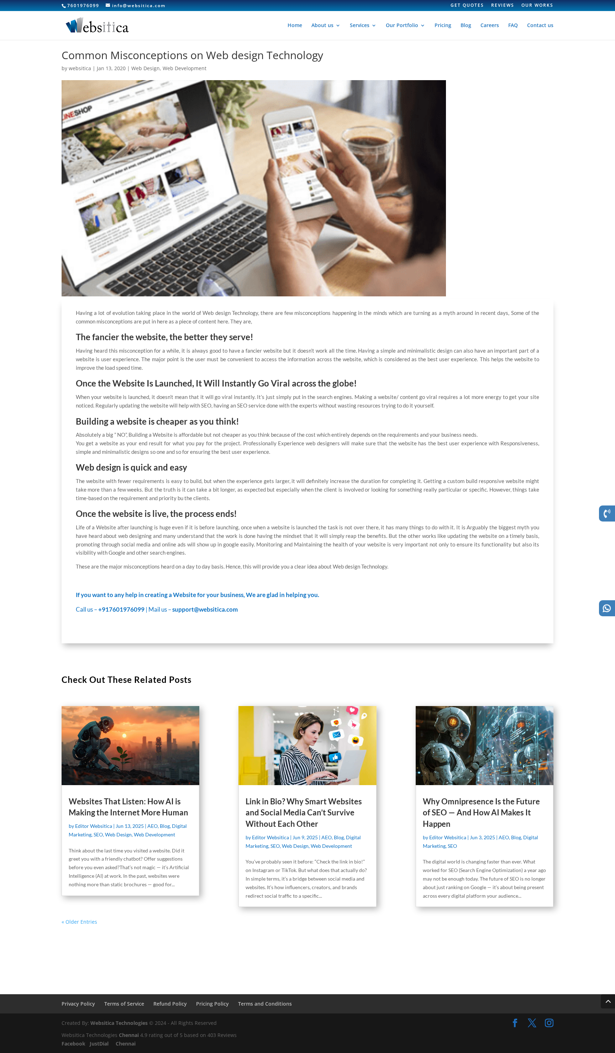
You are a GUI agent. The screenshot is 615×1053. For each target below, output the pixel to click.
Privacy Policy (78, 1003)
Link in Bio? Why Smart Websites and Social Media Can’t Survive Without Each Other (304, 813)
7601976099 (83, 5)
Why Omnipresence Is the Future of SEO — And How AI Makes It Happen (481, 813)
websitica (80, 68)
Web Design (145, 68)
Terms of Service (124, 1003)
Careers (489, 25)
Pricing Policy (212, 1003)
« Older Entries (79, 921)
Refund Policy (170, 1003)
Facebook (74, 1043)
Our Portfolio (402, 25)
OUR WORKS (537, 5)
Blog (466, 25)
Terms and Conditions (265, 1003)
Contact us (540, 25)
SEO (98, 834)
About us (322, 25)
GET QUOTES (467, 5)
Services (359, 25)
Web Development (184, 68)
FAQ (513, 25)
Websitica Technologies (119, 1023)
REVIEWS (502, 5)
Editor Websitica (93, 826)
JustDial (100, 1043)
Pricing (443, 25)
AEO (152, 826)
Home (295, 25)
